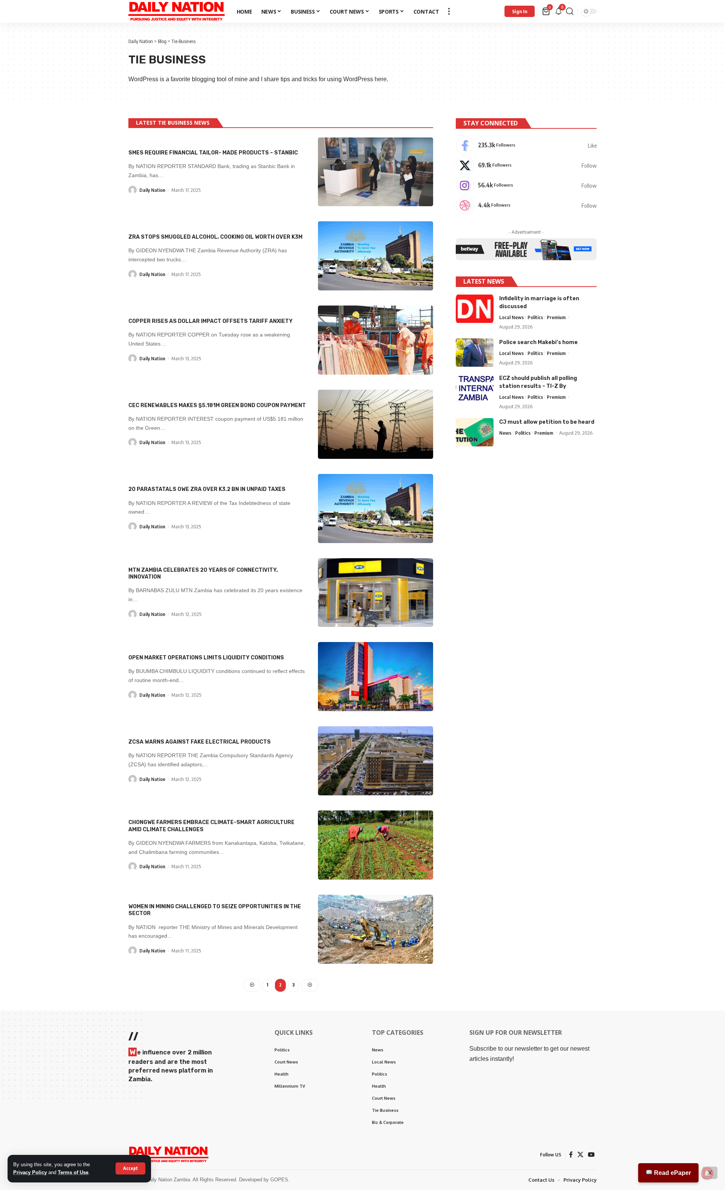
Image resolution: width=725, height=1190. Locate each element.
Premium (556, 317)
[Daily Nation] (176, 11)
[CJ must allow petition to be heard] (475, 432)
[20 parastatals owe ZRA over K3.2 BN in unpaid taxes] (375, 508)
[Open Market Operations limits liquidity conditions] (375, 676)
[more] (449, 11)
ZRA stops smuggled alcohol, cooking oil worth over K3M (215, 237)
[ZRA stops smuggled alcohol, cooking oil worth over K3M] (375, 255)
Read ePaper (671, 1173)
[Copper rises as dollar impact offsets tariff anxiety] (375, 340)
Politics (535, 317)
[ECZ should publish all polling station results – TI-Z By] (475, 388)
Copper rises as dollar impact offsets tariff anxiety (210, 321)
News (505, 433)
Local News (511, 317)
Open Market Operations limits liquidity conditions (206, 657)
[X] (526, 165)
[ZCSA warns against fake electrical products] (375, 760)
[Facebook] (526, 145)
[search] (570, 11)
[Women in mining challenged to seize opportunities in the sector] (375, 929)
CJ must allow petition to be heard (546, 422)
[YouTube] (591, 1155)
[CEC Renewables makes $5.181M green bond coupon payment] (375, 424)
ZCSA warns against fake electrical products (199, 742)
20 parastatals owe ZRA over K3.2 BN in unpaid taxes (206, 489)
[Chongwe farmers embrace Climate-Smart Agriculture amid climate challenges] (375, 845)
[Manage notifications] (707, 1173)
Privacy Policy (30, 1172)
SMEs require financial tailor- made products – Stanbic (213, 153)
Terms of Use (73, 1172)
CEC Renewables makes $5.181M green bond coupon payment (217, 405)
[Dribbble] (526, 205)
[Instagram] (526, 185)
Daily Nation (152, 190)
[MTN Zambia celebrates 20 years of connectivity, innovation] (375, 592)
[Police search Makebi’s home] (475, 352)
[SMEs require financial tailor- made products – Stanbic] (375, 172)
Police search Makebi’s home (538, 342)
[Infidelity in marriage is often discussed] (475, 309)
